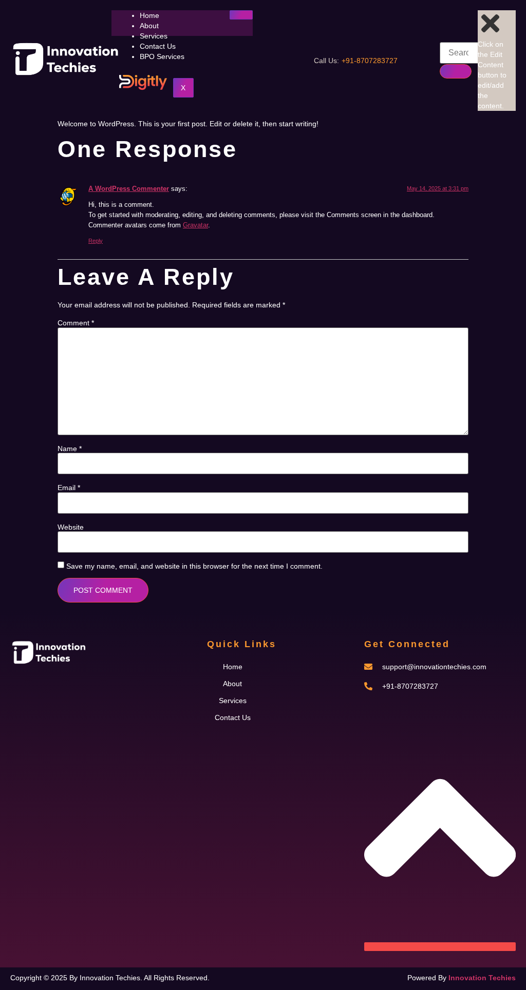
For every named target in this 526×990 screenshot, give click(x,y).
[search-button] (456, 71)
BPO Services (162, 56)
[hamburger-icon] (241, 15)
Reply (95, 241)
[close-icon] (490, 34)
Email (69, 487)
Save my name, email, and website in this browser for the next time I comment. (194, 566)
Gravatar (195, 225)
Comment (76, 322)
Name (70, 448)
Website (71, 527)
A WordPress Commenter (128, 188)
